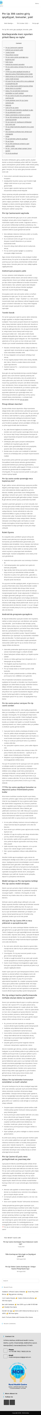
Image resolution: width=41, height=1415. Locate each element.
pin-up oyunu (24, 399)
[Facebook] (6, 1402)
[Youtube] (12, 1402)
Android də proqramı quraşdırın (15, 64)
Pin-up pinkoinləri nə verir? (13, 112)
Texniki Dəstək (9, 52)
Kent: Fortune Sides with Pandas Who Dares (17, 1317)
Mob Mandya (8, 23)
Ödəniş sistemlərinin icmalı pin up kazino (17, 115)
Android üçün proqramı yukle (14, 50)
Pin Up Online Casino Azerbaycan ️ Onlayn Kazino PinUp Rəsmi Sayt (20, 1268)
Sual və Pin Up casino (12, 108)
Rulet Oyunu (9, 62)
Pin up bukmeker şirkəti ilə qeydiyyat (16, 139)
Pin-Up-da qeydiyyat (11, 153)
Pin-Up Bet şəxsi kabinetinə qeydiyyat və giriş (19, 110)
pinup (26, 290)
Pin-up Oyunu (9, 141)
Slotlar (7, 136)
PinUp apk (35, 23)
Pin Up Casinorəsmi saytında (14, 47)
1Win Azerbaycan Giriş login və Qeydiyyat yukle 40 (20, 1255)
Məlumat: (8, 105)
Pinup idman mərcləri (11, 55)
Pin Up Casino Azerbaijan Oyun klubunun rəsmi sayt (20, 1243)
